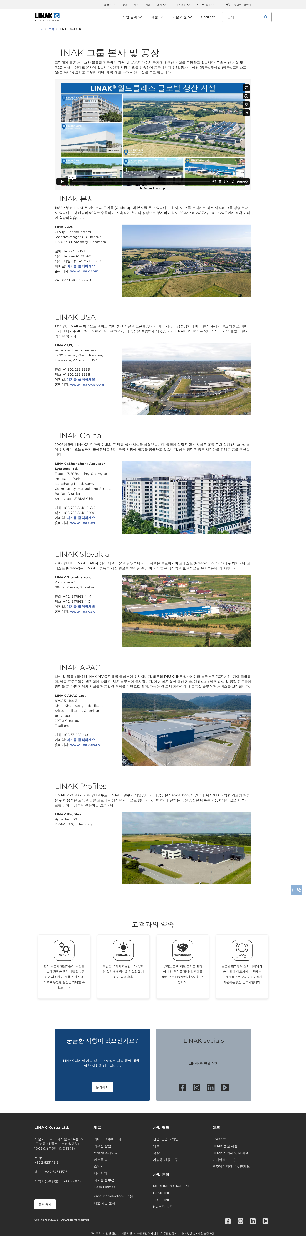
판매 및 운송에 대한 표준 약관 (197, 1233)
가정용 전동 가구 (165, 1160)
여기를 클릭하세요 (81, 266)
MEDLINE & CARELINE (171, 1186)
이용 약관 (126, 1233)
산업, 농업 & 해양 (165, 1139)
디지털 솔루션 (104, 1180)
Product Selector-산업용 (113, 1196)
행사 (136, 4)
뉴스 (125, 4)
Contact (219, 1139)
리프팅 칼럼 (102, 1146)
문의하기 (102, 1087)
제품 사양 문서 (104, 1203)
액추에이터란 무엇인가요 (231, 1166)
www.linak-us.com (87, 384)
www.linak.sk (82, 611)
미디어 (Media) (223, 1160)
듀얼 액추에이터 (106, 1153)
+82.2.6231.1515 (46, 1162)
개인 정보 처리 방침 (148, 1233)
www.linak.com (84, 271)
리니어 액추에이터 (107, 1139)
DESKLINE (161, 1193)
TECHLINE (161, 1200)
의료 (156, 1146)
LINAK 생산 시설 (225, 1146)
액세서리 (100, 1173)
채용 (148, 4)
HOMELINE (162, 1207)
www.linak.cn (82, 523)
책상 (156, 1153)
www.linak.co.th (85, 745)
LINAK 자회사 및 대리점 (230, 1153)
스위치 (99, 1166)
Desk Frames (104, 1187)
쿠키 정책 (96, 1233)
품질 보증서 (170, 1233)
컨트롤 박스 (102, 1160)
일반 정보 (111, 1233)
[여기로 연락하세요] (296, 890)
